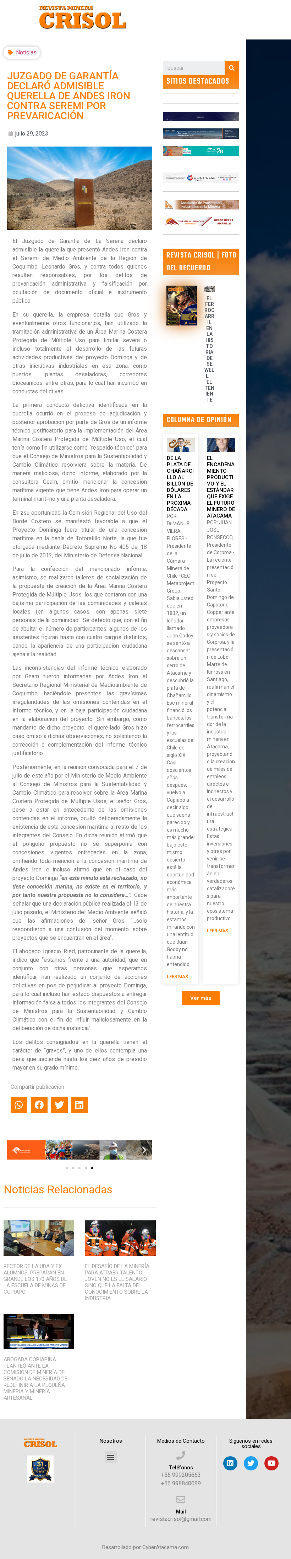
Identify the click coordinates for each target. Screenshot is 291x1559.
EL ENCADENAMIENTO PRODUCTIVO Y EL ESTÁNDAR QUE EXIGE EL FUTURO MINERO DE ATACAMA (221, 487)
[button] (67, 1168)
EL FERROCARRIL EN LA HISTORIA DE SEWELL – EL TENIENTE (209, 349)
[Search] (232, 68)
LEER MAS (177, 976)
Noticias (26, 52)
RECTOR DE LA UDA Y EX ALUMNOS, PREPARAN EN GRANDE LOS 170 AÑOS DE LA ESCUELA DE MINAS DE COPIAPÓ (35, 1279)
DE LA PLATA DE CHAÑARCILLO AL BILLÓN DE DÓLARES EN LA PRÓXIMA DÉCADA (180, 484)
